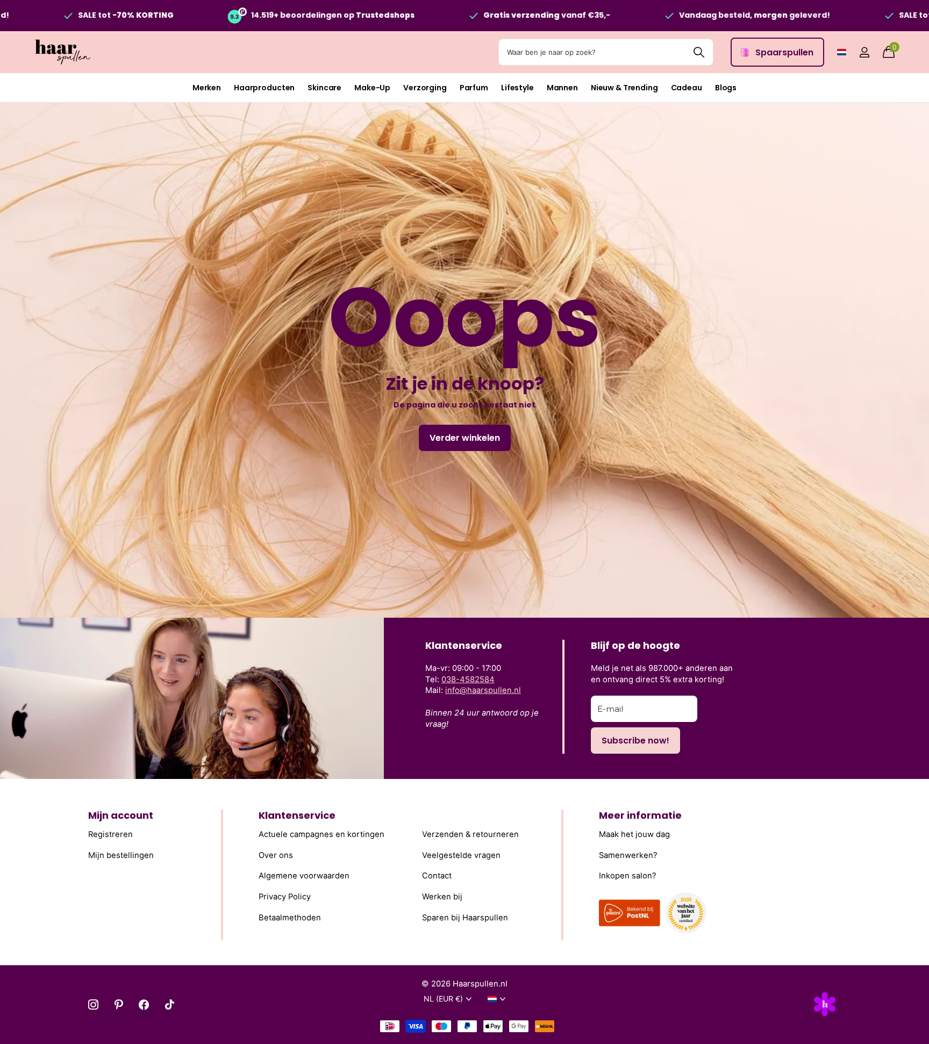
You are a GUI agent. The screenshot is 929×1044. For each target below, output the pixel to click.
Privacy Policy (285, 897)
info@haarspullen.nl (483, 690)
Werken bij (442, 897)
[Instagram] (93, 1004)
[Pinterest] (119, 1004)
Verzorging (425, 87)
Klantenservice (297, 815)
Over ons (276, 855)
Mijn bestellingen (121, 855)
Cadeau (686, 87)
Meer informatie (640, 815)
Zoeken (698, 52)
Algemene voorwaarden (304, 876)
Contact (437, 876)
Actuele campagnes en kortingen (321, 834)
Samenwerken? (628, 855)
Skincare (324, 87)
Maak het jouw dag (634, 834)
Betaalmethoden (290, 918)
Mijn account (120, 815)
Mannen (562, 87)
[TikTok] (169, 1004)
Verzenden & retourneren (470, 834)
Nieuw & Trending (624, 87)
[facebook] (144, 1004)
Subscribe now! (635, 740)
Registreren (110, 834)
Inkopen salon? (627, 876)
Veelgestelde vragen (461, 855)
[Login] (864, 52)
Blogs (726, 87)
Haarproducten (264, 87)
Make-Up (372, 87)
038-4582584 (468, 679)
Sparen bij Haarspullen (465, 918)
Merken (206, 87)
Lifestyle (517, 87)
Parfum (474, 87)
